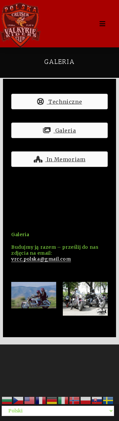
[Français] (41, 400)
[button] (59, 101)
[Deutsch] (52, 400)
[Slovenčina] (97, 400)
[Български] (7, 400)
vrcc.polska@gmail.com (41, 259)
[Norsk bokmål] (74, 400)
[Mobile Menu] (103, 24)
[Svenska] (108, 400)
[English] (29, 400)
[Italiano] (63, 400)
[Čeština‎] (18, 400)
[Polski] (86, 400)
